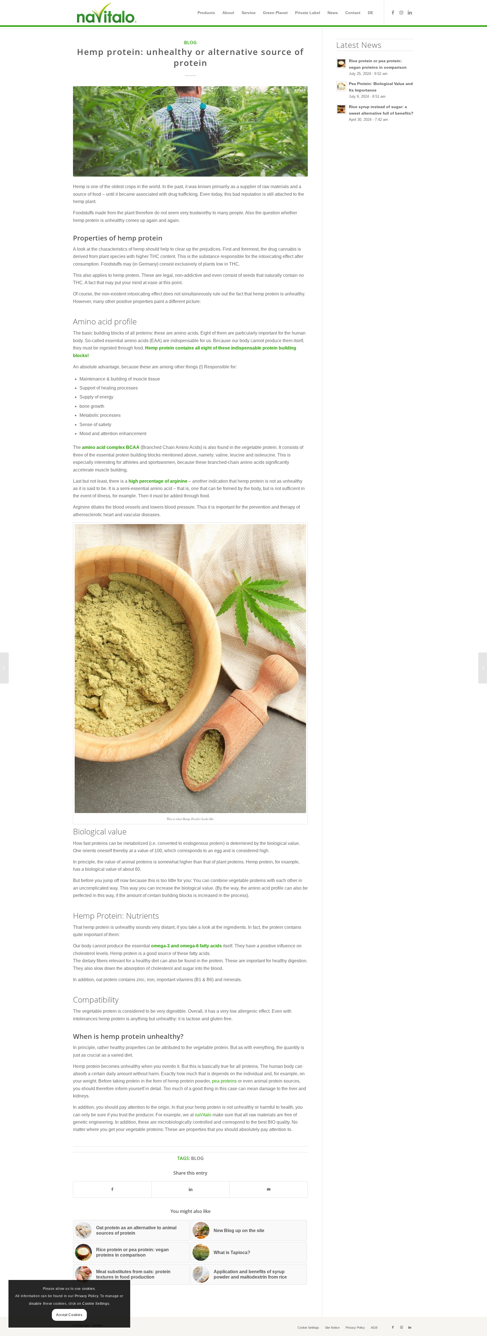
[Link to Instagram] (401, 12)
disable (35, 1304)
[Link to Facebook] (393, 12)
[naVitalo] (105, 12)
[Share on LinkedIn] (190, 1189)
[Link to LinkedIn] (410, 12)
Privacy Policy (86, 1296)
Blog (190, 42)
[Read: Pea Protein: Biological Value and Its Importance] (341, 86)
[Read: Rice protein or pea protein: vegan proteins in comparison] (341, 63)
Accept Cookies (69, 1315)
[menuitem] (206, 12)
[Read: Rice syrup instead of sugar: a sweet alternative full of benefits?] (341, 109)
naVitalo (203, 1114)
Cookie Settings (95, 1304)
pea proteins (224, 1081)
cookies (88, 1289)
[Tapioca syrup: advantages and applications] (4, 668)
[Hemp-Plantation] (190, 131)
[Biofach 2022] (482, 668)
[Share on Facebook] (112, 1189)
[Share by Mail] (268, 1189)
